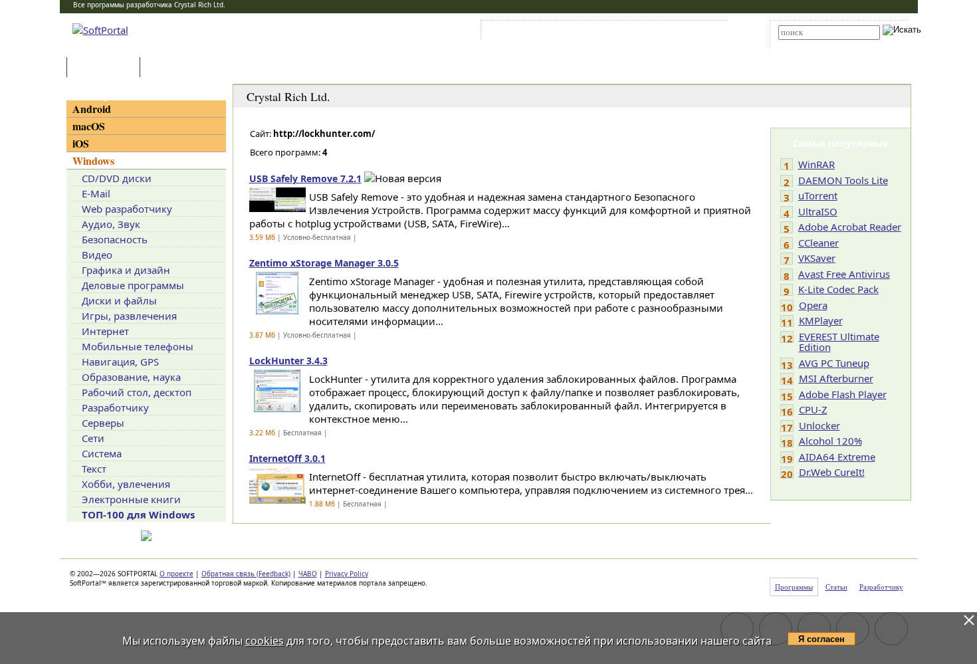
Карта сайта (668, 33)
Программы (106, 68)
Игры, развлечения (129, 315)
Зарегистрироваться (599, 33)
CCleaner (818, 242)
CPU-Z (813, 409)
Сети (93, 438)
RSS (708, 33)
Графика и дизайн (126, 270)
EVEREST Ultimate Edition (839, 342)
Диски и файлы (119, 300)
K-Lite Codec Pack (838, 289)
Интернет (105, 331)
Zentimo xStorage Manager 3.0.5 (324, 263)
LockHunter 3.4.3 (288, 360)
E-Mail (96, 193)
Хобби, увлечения (126, 484)
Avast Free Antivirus (844, 273)
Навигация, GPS (120, 361)
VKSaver (816, 258)
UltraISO (817, 211)
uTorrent (817, 195)
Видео (97, 254)
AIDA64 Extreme (837, 456)
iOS (80, 143)
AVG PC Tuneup (834, 363)
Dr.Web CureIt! (832, 472)
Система (102, 453)
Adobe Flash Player (843, 394)
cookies (264, 640)
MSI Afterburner (836, 378)
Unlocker (819, 425)
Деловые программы (133, 285)
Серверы (103, 422)
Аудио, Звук (111, 224)
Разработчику (115, 407)
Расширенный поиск (815, 44)
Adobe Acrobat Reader (849, 226)
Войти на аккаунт (524, 33)
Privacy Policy (346, 573)
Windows (93, 160)
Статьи (172, 68)
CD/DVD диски (117, 178)
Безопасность (115, 239)
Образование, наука (131, 377)
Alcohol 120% (830, 440)
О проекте (176, 573)
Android (91, 108)
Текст (94, 468)
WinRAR (816, 164)
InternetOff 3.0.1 (287, 458)
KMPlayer (821, 320)
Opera (813, 305)
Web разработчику (127, 208)
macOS (88, 126)
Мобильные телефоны (137, 346)
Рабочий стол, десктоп (136, 392)
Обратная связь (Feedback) (245, 573)
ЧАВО (307, 573)
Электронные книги (131, 499)
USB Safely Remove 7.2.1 (305, 178)
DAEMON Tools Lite (843, 180)
